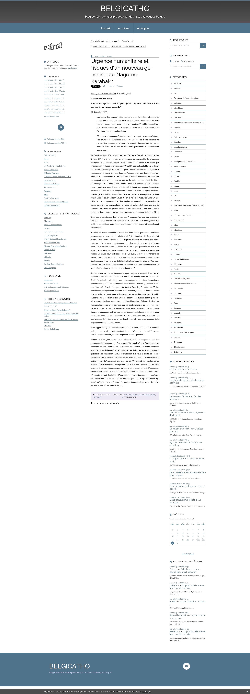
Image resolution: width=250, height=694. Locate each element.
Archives (124, 28)
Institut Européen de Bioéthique (56, 287)
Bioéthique (178, 108)
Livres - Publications (182, 259)
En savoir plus (146, 692)
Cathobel (47, 191)
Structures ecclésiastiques (184, 332)
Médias (177, 274)
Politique (97, 397)
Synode (177, 337)
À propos (143, 28)
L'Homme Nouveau (51, 173)
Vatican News (49, 187)
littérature (178, 249)
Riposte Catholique (51, 184)
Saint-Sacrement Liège (53, 225)
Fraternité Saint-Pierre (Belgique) (57, 310)
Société (177, 318)
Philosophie (178, 288)
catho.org (47, 218)
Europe (177, 176)
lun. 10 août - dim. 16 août (54, 87)
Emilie (172, 601)
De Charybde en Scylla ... (54, 264)
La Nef (46, 228)
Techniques (178, 342)
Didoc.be (47, 257)
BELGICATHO (125, 8)
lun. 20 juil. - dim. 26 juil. (54, 98)
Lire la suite (72, 68)
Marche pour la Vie (51, 291)
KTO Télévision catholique (54, 166)
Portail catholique (51, 170)
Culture (177, 127)
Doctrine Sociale (180, 147)
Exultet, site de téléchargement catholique (60, 303)
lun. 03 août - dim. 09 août (54, 91)
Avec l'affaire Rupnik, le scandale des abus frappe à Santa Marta (119, 46)
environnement (180, 166)
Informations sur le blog (183, 215)
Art (175, 93)
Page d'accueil (128, 41)
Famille (177, 181)
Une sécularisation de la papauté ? (105, 41)
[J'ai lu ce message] (247, 691)
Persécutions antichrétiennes (185, 284)
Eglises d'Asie (49, 155)
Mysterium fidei (50, 306)
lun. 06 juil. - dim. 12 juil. (54, 105)
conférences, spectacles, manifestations (189, 123)
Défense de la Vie (180, 137)
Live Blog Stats (188, 554)
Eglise (138, 395)
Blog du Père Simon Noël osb (55, 246)
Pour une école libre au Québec (56, 202)
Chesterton (48, 221)
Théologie (178, 352)
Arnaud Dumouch (178, 615)
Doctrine (177, 142)
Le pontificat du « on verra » (183, 369)
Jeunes (176, 235)
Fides (46, 162)
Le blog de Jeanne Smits (53, 232)
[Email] (61, 127)
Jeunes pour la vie (51, 284)
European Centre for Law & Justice (57, 177)
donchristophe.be (51, 235)
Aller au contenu (9, 2)
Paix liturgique (50, 268)
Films (176, 191)
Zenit (46, 159)
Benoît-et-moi (49, 250)
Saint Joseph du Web (52, 243)
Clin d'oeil (178, 118)
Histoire (177, 201)
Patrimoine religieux (182, 279)
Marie (176, 269)
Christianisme (179, 113)
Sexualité (177, 313)
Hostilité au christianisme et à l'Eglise (188, 205)
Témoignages (179, 347)
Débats (176, 132)
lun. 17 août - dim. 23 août (54, 84)
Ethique (177, 171)
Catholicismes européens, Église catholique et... (185, 570)
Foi (175, 196)
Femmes (177, 186)
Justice (176, 245)
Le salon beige (49, 180)
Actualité (129, 395)
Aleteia (47, 260)
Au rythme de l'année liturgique (186, 98)
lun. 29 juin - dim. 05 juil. (54, 109)
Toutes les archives (51, 117)
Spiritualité (178, 327)
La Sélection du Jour (52, 205)
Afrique (177, 88)
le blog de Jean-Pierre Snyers (55, 239)
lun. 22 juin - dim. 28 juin (54, 112)
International (148, 395)
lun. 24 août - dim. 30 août (54, 80)
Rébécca (174, 631)
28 (198, 540)
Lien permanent (102, 395)
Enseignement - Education (184, 162)
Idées (176, 210)
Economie (178, 152)
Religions (178, 298)
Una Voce (47, 326)
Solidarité (178, 323)
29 (203, 540)
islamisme (178, 230)
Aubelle (173, 585)
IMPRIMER (110, 86)
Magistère (178, 264)
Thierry (173, 569)
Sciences (177, 308)
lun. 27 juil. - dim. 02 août (54, 95)
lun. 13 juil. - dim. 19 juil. (54, 102)
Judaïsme (177, 240)
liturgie (177, 254)
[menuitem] (105, 28)
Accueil (105, 28)
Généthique (48, 280)
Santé (176, 303)
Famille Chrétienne (51, 198)
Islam (176, 225)
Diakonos (48, 253)
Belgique (177, 103)
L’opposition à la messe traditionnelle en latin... (187, 586)
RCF (46, 195)
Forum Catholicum (51, 329)
